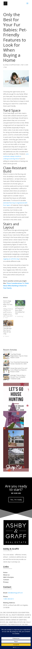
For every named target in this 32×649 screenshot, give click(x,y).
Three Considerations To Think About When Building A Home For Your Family (16, 285)
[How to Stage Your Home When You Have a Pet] (9, 309)
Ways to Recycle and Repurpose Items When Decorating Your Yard (20, 310)
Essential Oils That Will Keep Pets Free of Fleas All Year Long (7, 330)
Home (5, 572)
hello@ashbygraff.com (15, 593)
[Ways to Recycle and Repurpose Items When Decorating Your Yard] (20, 303)
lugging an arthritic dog (11, 259)
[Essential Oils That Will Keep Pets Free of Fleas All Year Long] (8, 323)
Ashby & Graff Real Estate (12, 65)
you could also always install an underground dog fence (16, 156)
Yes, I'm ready (16, 499)
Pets (5, 67)
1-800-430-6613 (8, 599)
